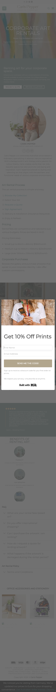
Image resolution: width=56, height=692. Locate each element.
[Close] (51, 304)
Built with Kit (28, 385)
